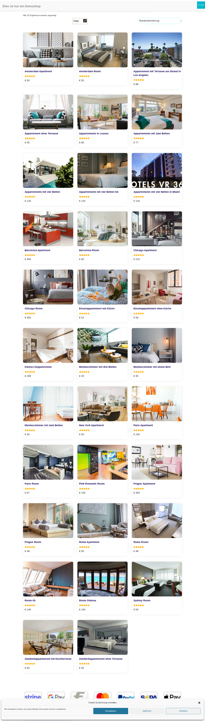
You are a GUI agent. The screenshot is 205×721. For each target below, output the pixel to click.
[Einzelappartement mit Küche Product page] (102, 287)
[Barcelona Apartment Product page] (48, 228)
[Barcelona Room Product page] (102, 228)
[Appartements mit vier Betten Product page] (48, 170)
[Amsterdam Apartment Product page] (48, 49)
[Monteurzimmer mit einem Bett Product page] (156, 345)
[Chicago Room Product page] (48, 287)
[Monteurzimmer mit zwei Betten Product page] (48, 403)
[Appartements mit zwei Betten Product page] (156, 112)
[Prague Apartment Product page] (156, 462)
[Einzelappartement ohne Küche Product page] (156, 287)
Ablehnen (147, 711)
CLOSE (201, 5)
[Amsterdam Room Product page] (102, 49)
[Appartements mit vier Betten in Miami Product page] (156, 170)
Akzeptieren (110, 711)
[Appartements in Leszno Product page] (102, 112)
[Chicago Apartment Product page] (156, 228)
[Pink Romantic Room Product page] (102, 462)
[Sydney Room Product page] (156, 579)
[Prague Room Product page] (48, 520)
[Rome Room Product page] (156, 520)
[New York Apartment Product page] (102, 403)
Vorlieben (183, 711)
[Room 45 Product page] (48, 579)
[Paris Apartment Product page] (156, 403)
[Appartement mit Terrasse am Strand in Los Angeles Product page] (156, 49)
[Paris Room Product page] (48, 462)
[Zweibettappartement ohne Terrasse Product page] (102, 637)
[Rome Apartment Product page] (102, 520)
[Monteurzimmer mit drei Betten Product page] (102, 345)
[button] (199, 702)
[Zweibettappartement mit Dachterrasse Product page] (48, 637)
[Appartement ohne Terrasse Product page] (48, 112)
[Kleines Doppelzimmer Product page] (48, 345)
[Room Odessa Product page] (102, 579)
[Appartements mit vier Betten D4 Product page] (102, 170)
